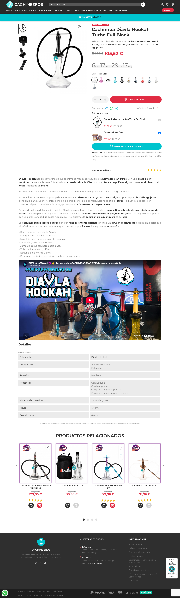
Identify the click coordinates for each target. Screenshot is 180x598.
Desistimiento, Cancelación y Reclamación (142, 561)
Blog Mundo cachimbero (141, 552)
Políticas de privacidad (35, 591)
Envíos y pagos (136, 556)
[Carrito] (172, 4)
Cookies (21, 591)
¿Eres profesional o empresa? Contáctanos (143, 575)
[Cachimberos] (25, 4)
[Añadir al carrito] (39, 505)
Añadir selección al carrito (128, 146)
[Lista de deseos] (167, 4)
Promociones (135, 566)
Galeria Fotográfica (138, 548)
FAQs (59, 591)
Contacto (133, 580)
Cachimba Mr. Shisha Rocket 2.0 (108, 486)
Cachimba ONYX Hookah (144, 485)
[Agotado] (76, 505)
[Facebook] (40, 563)
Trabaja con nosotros (139, 570)
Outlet (168, 10)
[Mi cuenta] (162, 4)
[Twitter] (45, 563)
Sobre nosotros (136, 544)
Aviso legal (51, 591)
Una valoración (100, 170)
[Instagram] (35, 563)
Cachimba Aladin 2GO (72, 485)
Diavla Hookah (99, 357)
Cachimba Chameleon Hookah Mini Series (35, 486)
